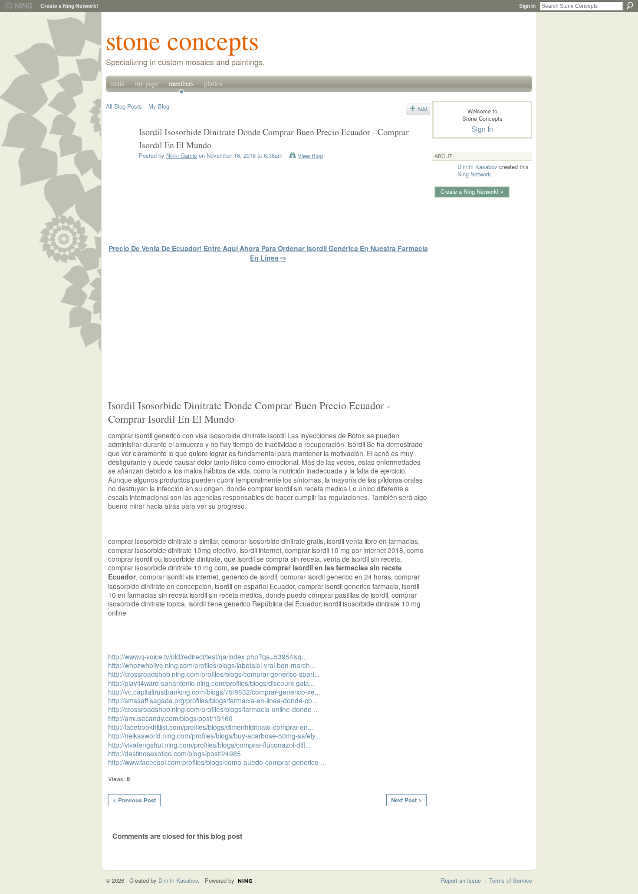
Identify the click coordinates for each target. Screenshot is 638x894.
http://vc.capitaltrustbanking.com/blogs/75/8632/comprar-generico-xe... (214, 691)
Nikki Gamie (181, 155)
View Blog (310, 156)
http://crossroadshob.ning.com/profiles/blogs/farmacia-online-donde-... (213, 709)
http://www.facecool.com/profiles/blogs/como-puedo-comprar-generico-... (217, 762)
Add (422, 108)
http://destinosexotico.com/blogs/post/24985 (174, 753)
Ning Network (474, 174)
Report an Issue (461, 880)
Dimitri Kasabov (477, 166)
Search (629, 6)
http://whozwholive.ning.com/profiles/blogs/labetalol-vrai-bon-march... (211, 665)
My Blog (158, 106)
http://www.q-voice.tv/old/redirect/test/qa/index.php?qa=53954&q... (207, 656)
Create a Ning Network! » (472, 191)
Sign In (527, 6)
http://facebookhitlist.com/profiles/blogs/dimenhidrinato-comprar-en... (210, 727)
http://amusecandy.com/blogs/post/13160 (170, 718)
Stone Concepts (182, 40)
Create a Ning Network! (69, 6)
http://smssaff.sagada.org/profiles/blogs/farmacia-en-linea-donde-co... (212, 700)
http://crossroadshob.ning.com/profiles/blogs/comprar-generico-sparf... (213, 674)
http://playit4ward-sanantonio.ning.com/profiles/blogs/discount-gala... (211, 683)
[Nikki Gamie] (120, 151)
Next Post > (406, 800)
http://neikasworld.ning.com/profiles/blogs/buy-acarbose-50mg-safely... (214, 735)
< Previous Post (134, 800)
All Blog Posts (124, 106)
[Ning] (18, 6)
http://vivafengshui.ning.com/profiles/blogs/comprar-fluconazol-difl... (209, 744)
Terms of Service (510, 880)
